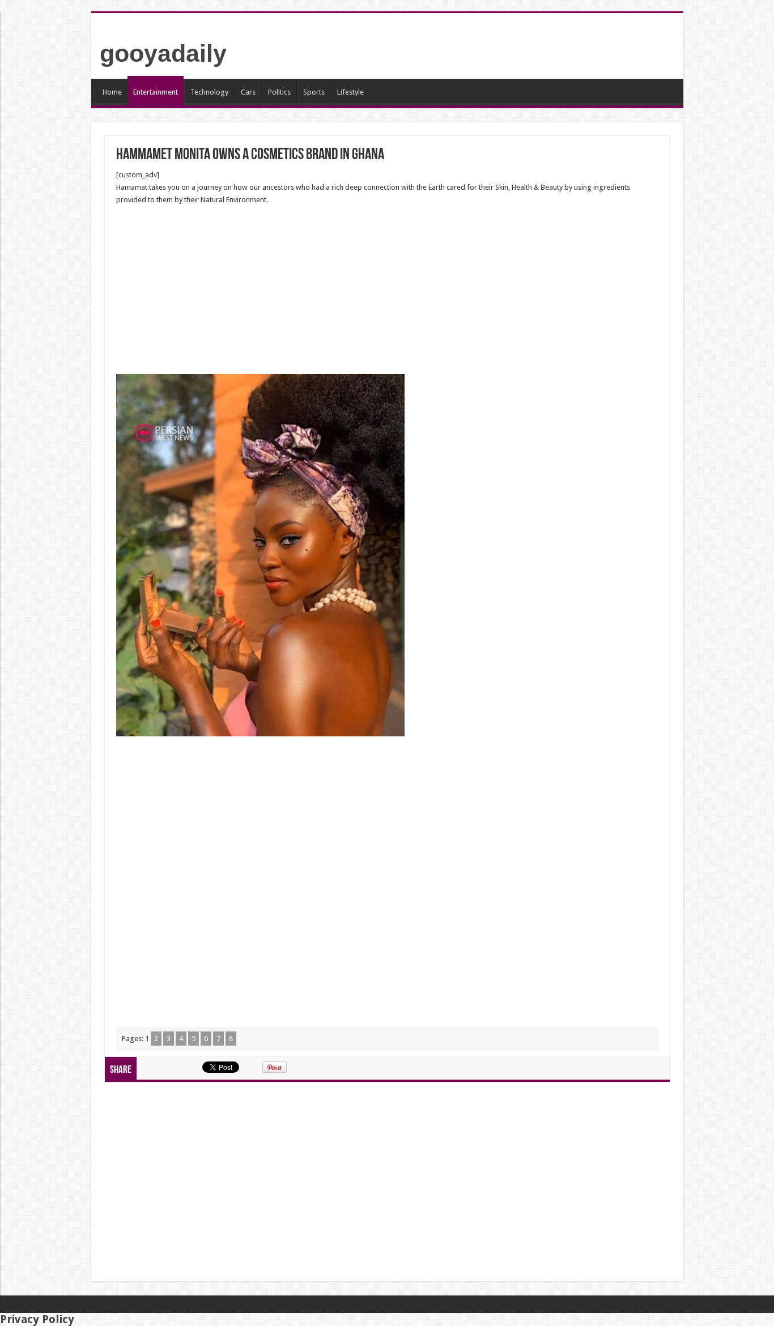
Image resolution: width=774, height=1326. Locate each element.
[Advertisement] (387, 290)
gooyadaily (163, 53)
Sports (314, 92)
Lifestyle (350, 92)
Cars (248, 92)
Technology (209, 92)
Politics (279, 92)
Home (112, 92)
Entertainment (155, 92)
